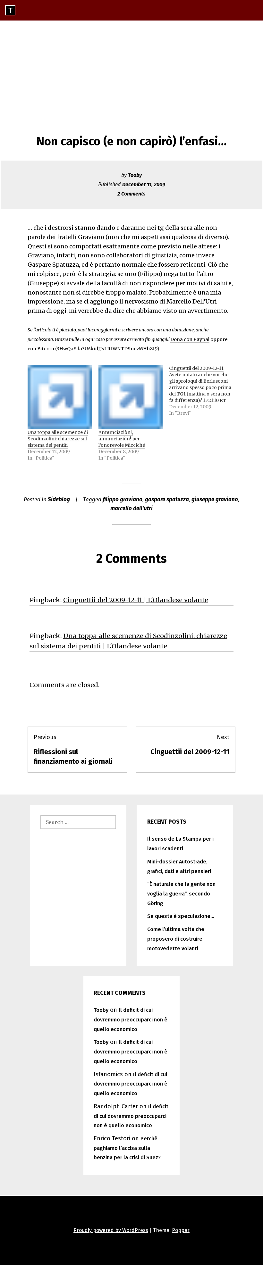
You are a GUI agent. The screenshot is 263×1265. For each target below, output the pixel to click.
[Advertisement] (131, 68)
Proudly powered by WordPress (110, 1230)
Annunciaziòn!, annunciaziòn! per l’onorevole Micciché (121, 438)
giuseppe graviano (214, 499)
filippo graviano (122, 499)
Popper (181, 1230)
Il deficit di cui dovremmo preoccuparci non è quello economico (130, 1019)
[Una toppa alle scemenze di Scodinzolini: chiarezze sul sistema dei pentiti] (60, 397)
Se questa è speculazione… (180, 916)
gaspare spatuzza (167, 499)
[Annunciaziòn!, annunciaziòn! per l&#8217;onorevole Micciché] (130, 397)
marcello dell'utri (131, 508)
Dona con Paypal (189, 339)
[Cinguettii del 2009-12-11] (204, 390)
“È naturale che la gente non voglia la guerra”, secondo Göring (181, 893)
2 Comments (131, 194)
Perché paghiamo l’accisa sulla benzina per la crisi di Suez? (127, 1148)
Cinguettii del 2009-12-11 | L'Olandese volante (135, 600)
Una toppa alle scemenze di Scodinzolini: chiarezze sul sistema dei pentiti (58, 438)
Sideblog (59, 499)
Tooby (135, 175)
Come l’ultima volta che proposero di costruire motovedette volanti (175, 939)
